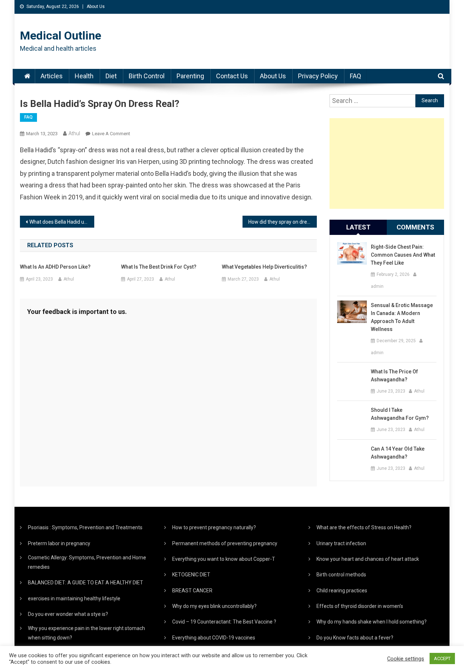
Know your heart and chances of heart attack (367, 559)
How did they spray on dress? (281, 222)
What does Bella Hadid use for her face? (61, 222)
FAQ (355, 76)
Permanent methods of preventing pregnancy (224, 543)
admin (377, 286)
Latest (358, 227)
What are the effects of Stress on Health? (363, 527)
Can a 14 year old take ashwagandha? (397, 453)
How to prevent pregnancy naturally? (214, 527)
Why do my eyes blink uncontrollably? (214, 606)
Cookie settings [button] (405, 658)
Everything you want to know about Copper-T (223, 559)
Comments (415, 227)
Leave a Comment (111, 133)
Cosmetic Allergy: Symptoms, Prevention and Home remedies (87, 562)
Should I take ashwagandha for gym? (400, 414)
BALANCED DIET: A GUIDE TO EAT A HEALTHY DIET (85, 582)
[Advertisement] (387, 163)
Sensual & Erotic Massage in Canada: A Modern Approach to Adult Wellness (402, 317)
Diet (111, 76)
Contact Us (232, 76)
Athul (74, 133)
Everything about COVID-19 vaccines (213, 638)
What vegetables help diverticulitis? (264, 267)
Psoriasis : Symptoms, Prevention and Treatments (85, 527)
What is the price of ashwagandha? (394, 375)
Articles (52, 76)
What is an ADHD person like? (55, 267)
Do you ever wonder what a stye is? (68, 614)
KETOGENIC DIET (191, 574)
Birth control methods (341, 574)
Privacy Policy (318, 76)
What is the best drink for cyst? (158, 267)
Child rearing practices (341, 590)
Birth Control (147, 76)
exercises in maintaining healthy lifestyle (74, 598)
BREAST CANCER (192, 590)
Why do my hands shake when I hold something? (371, 622)
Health (84, 76)
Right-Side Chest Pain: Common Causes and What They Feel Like (403, 255)
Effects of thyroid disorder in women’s (359, 606)
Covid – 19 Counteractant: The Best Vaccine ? (224, 622)
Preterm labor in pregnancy (59, 543)
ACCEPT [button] (442, 658)
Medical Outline (60, 35)
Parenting (190, 76)
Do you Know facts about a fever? (354, 638)
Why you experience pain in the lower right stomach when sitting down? (86, 633)
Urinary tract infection (341, 543)
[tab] (358, 227)
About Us (96, 6)
